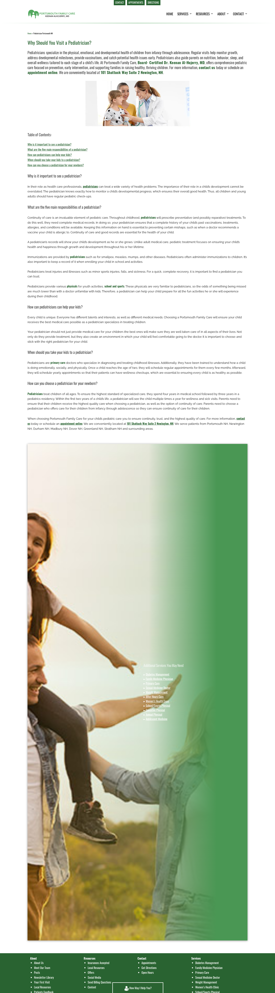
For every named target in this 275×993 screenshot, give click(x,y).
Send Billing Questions (99, 982)
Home (30, 33)
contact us (207, 67)
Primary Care (153, 683)
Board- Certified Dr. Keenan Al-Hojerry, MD (171, 62)
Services (182, 13)
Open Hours (147, 972)
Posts (37, 972)
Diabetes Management (157, 674)
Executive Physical (155, 710)
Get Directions (149, 968)
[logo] (51, 14)
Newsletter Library (44, 977)
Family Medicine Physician (159, 679)
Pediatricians (35, 394)
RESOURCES (203, 13)
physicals (72, 286)
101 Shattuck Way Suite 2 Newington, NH (132, 72)
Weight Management (157, 692)
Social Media (94, 977)
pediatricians (148, 217)
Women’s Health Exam (157, 701)
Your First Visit (42, 982)
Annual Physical (154, 714)
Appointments (148, 963)
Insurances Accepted (98, 963)
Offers (91, 972)
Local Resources (96, 968)
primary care (57, 362)
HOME (169, 13)
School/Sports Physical (158, 705)
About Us (39, 963)
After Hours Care (155, 697)
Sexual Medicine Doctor (158, 688)
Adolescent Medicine (156, 719)
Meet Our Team (42, 968)
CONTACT (238, 13)
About (221, 13)
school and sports (114, 286)
